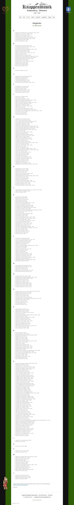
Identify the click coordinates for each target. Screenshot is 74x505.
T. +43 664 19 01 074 (27, 497)
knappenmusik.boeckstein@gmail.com (42, 497)
